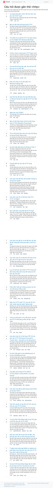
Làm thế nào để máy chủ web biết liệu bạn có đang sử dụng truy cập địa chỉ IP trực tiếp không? (23, 99)
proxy (15, 174)
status (20, 34)
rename (17, 253)
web (26, 367)
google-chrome (16, 77)
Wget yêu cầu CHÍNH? (16, 112)
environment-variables (18, 385)
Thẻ (24, 2)
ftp (20, 313)
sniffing (32, 49)
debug (29, 349)
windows (15, 93)
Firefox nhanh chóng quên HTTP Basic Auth (23, 53)
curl (18, 20)
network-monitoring (19, 266)
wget (17, 117)
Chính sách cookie (17, 484)
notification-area (27, 298)
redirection (26, 193)
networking (16, 108)
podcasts (25, 253)
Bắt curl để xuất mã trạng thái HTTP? (21, 24)
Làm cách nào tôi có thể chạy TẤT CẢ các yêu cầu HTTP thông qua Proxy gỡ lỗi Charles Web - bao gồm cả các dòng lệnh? (23, 338)
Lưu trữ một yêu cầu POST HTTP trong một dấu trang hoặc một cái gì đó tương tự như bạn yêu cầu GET (23, 271)
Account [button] (46, 2)
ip (30, 108)
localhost (21, 475)
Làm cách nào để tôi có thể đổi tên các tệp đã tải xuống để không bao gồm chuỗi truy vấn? (23, 242)
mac (18, 49)
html (25, 475)
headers (17, 218)
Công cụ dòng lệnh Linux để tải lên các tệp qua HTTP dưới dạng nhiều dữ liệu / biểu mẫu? (23, 319)
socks (23, 174)
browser (18, 193)
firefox (14, 62)
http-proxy (27, 385)
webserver (20, 93)
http (15, 20)
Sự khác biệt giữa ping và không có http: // (23, 147)
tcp (26, 415)
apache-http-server (25, 108)
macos (15, 49)
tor (19, 174)
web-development (26, 49)
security (21, 77)
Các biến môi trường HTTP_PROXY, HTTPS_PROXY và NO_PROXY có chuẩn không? (22, 373)
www (21, 460)
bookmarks (25, 283)
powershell (20, 367)
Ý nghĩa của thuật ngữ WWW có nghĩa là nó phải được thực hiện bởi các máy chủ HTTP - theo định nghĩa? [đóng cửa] (23, 450)
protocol (17, 460)
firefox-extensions (28, 400)
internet (15, 143)
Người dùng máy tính (17, 2)
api (29, 367)
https (20, 129)
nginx (31, 430)
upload (20, 332)
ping (17, 129)
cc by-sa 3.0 (36, 483)
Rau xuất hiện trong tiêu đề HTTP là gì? (22, 211)
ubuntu (17, 313)
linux (14, 313)
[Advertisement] (20, 231)
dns (19, 108)
